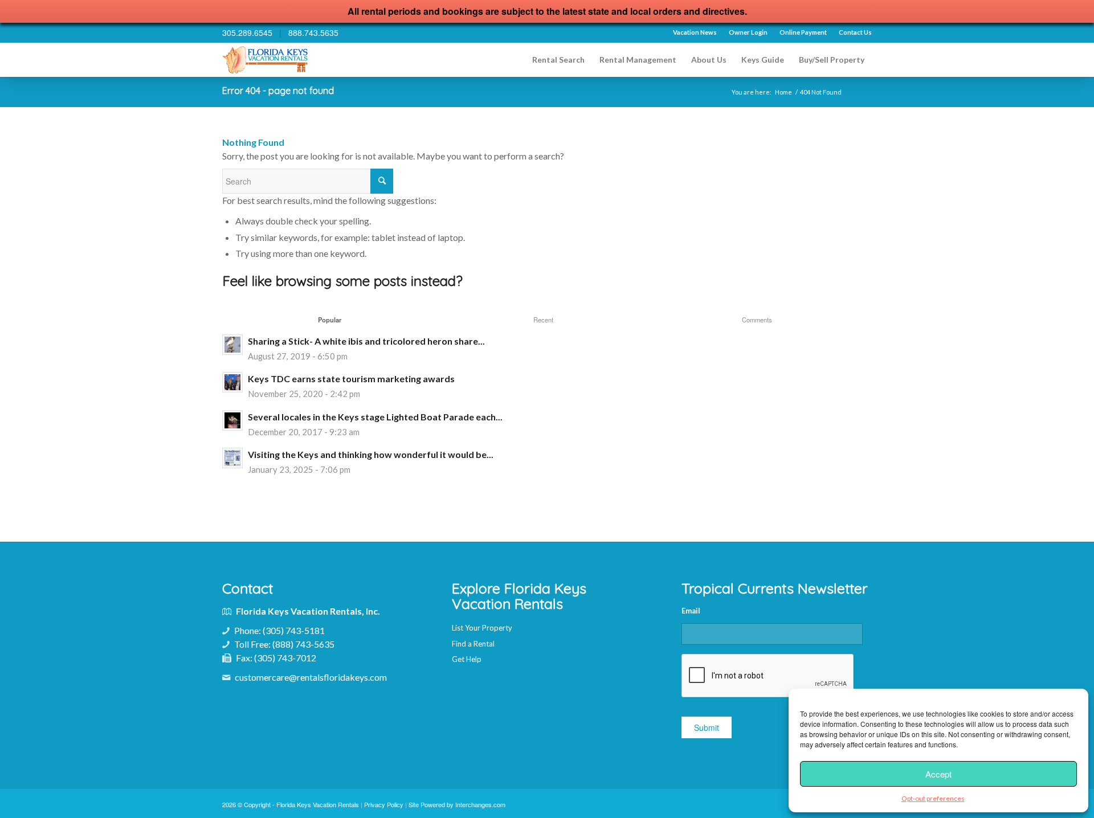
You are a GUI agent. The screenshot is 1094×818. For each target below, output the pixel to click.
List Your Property (482, 627)
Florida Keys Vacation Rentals (317, 804)
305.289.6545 (247, 32)
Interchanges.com (480, 804)
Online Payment (803, 32)
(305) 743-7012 (285, 657)
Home (783, 92)
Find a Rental (473, 643)
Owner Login (748, 32)
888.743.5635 (313, 32)
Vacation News (695, 32)
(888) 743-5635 (303, 644)
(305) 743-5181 (294, 630)
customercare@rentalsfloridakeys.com (311, 677)
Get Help (466, 659)
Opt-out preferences (933, 798)
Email (690, 610)
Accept (938, 774)
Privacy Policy (383, 804)
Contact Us (855, 32)
